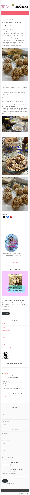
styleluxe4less (6, 381)
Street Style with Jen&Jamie (7, 347)
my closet (13, 388)
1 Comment (12, 29)
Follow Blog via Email (15, 469)
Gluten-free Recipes (6, 330)
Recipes (3, 344)
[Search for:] (15, 366)
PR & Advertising (5, 421)
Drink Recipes (5, 323)
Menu (16, 13)
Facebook (15, 262)
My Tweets (4, 396)
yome (4, 383)
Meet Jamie (4, 417)
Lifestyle (3, 337)
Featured (4, 424)
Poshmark (19, 388)
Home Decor (4, 334)
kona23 (4, 385)
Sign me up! (6, 313)
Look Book (4, 414)
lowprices (5, 379)
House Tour (4, 411)
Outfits (3, 341)
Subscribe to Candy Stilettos (15, 300)
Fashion (3, 327)
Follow (5, 481)
